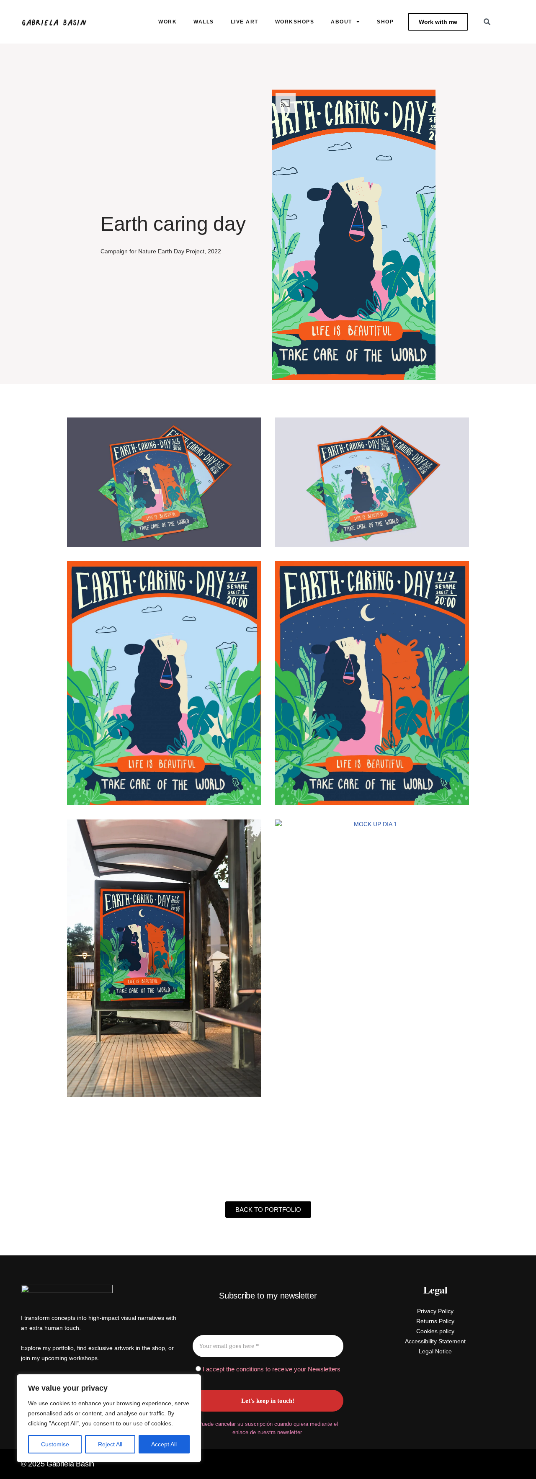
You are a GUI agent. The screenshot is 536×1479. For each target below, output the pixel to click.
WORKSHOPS (294, 22)
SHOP (385, 22)
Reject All (110, 1444)
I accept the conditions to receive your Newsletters (270, 1369)
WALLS (203, 22)
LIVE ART (244, 22)
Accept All (164, 1444)
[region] (109, 1418)
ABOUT (341, 22)
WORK (167, 22)
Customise (55, 1444)
